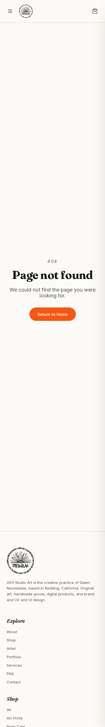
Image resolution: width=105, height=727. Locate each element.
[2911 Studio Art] (26, 11)
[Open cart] (95, 11)
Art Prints (15, 718)
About (12, 631)
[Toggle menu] (10, 11)
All (9, 709)
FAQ (10, 673)
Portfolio (14, 657)
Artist (11, 648)
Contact (14, 682)
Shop (11, 640)
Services (14, 665)
